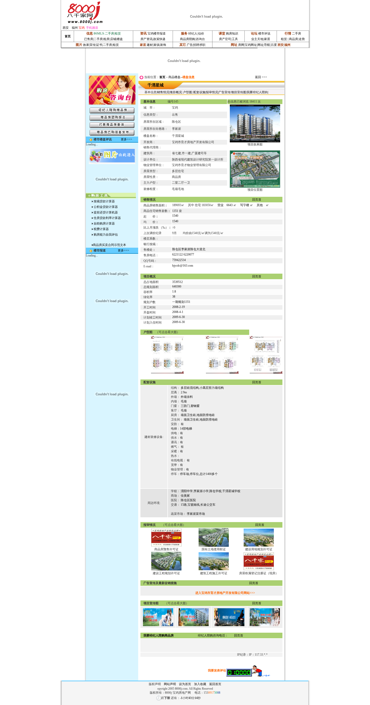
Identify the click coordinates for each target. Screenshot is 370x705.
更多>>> (126, 139)
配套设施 (199, 92)
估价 (201, 33)
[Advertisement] (112, 338)
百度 (274, 45)
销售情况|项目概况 (169, 92)
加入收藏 (200, 684)
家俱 (157, 45)
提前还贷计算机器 (106, 212)
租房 (106, 39)
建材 (150, 45)
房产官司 (225, 39)
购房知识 (232, 33)
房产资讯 (146, 39)
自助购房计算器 (104, 223)
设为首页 (185, 684)
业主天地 (257, 39)
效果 (86, 45)
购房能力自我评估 (106, 234)
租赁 (284, 39)
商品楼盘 (174, 77)
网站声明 (170, 684)
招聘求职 (199, 45)
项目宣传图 (238, 92)
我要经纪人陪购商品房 (158, 635)
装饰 (163, 45)
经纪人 (192, 33)
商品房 (293, 39)
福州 (75, 27)
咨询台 (200, 39)
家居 (267, 39)
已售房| (89, 39)
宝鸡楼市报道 (156, 33)
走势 (302, 39)
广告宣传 (224, 92)
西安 (66, 27)
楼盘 (120, 39)
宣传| (93, 45)
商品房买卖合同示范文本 (109, 245)
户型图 (187, 92)
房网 (241, 45)
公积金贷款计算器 (106, 207)
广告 (190, 45)
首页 (162, 77)
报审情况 (212, 92)
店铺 (113, 39)
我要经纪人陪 (256, 92)
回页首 (256, 199)
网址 (260, 45)
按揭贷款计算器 (104, 201)
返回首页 (216, 684)
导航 (267, 45)
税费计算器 (101, 229)
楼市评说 (264, 33)
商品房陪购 (187, 39)
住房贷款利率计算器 (107, 218)
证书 (99, 45)
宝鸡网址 (251, 45)
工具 (235, 39)
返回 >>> (261, 77)
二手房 (98, 39)
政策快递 (159, 39)
